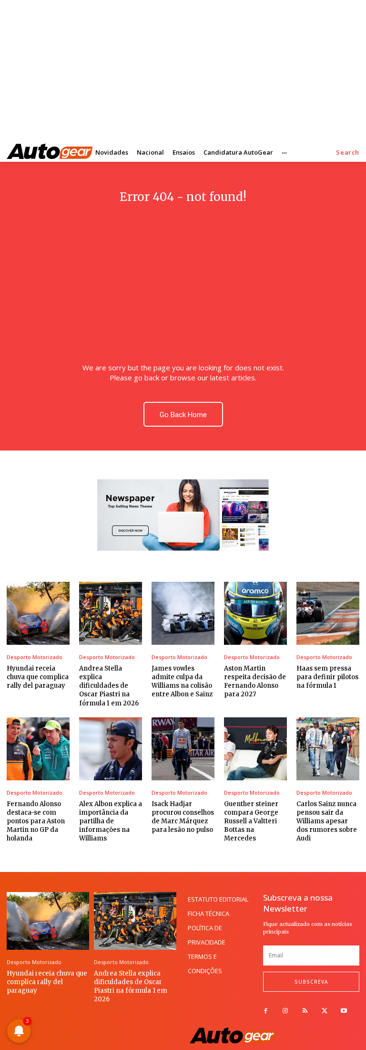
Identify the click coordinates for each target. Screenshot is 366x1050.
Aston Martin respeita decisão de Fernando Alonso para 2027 (255, 681)
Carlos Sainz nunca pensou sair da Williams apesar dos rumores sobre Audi (326, 821)
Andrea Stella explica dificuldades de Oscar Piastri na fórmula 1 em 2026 (109, 685)
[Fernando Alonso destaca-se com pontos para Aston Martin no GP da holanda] (38, 748)
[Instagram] (285, 1011)
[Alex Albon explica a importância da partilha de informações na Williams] (110, 748)
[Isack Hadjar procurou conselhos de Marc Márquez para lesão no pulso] (183, 748)
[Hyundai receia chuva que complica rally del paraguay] (38, 613)
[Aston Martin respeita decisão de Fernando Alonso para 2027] (255, 613)
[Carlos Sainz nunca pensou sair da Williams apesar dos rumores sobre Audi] (327, 748)
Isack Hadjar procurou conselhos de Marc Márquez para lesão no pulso (183, 817)
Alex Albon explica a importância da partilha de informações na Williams (110, 821)
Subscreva (311, 981)
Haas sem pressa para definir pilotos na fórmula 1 (327, 677)
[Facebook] (265, 1011)
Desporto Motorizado (34, 657)
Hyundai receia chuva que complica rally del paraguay (38, 677)
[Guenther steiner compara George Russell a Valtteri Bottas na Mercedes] (255, 748)
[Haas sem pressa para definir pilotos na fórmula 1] (327, 613)
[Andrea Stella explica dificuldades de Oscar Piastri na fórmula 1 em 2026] (110, 613)
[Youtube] (343, 1011)
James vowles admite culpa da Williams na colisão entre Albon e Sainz (182, 681)
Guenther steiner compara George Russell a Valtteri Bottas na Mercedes (251, 821)
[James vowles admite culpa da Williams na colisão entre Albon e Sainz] (183, 613)
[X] (324, 1011)
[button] (347, 152)
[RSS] (304, 1011)
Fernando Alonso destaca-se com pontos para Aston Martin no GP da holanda (36, 821)
